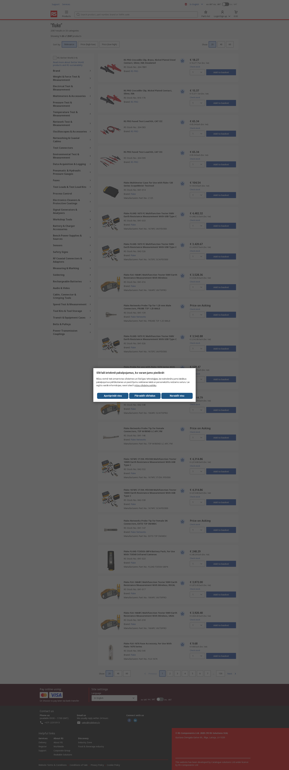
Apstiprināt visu (113, 395)
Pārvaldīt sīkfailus (145, 395)
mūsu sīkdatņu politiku (145, 385)
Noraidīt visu (177, 395)
